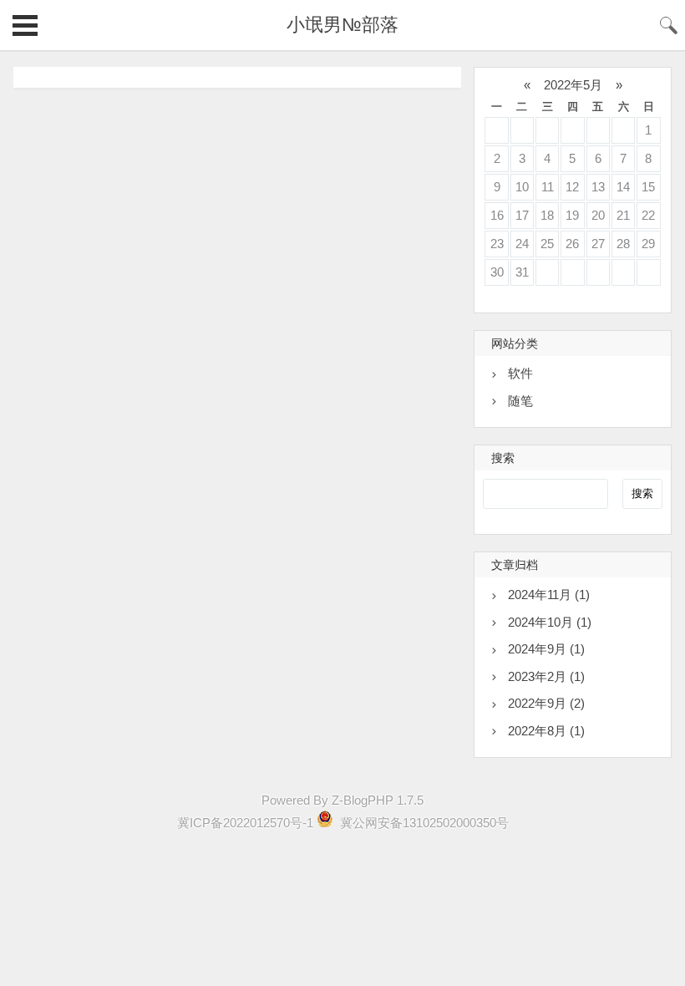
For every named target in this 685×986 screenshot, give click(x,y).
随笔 (520, 401)
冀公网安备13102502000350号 (423, 823)
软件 (520, 373)
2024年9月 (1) (546, 649)
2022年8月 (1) (546, 731)
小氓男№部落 (342, 24)
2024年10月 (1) (549, 622)
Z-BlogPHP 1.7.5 (378, 800)
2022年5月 (573, 85)
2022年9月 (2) (546, 703)
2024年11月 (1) (549, 594)
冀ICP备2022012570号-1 (245, 823)
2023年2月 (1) (546, 676)
